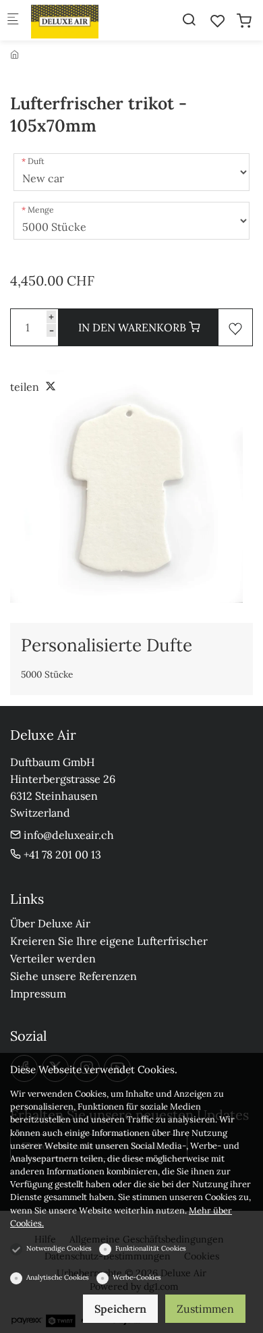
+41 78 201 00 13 (61, 854)
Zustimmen (205, 1308)
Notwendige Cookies (59, 1248)
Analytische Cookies (57, 1277)
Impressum (38, 993)
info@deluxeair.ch (67, 835)
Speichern (120, 1308)
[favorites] (217, 21)
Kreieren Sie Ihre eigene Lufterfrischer (109, 941)
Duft (36, 161)
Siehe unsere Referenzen (73, 976)
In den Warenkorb (133, 327)
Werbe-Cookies (137, 1277)
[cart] (244, 21)
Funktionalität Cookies (150, 1248)
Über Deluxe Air (50, 923)
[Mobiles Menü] (12, 20)
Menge (41, 210)
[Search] (188, 19)
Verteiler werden (53, 958)
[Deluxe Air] (85, 20)
